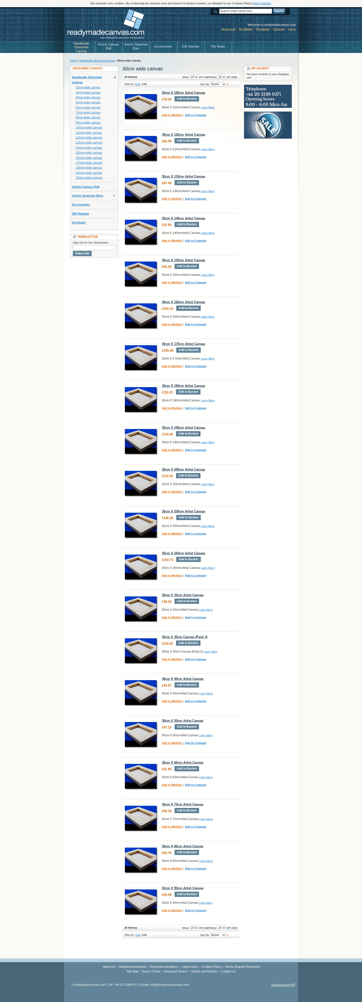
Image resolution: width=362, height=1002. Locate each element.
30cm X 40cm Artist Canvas (182, 679)
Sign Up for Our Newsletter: (91, 242)
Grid (137, 83)
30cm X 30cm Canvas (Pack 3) (184, 637)
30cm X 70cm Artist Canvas (182, 804)
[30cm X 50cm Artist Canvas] (141, 735)
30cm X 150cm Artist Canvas (183, 260)
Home (73, 60)
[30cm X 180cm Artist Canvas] (141, 400)
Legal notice (190, 967)
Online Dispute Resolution (242, 967)
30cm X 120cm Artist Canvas (183, 134)
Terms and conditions (164, 967)
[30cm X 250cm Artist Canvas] (141, 525)
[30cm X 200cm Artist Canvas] (141, 484)
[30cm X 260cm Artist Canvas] (141, 567)
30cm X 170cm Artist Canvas (183, 344)
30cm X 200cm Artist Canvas (183, 469)
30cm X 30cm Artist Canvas (182, 595)
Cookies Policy (212, 967)
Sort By (204, 84)
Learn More (207, 107)
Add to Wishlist (172, 115)
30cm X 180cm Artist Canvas (183, 386)
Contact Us (228, 971)
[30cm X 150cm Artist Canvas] (141, 274)
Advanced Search (176, 971)
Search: (216, 11)
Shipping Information (132, 967)
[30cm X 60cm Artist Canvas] (141, 777)
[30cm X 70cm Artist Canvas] (141, 819)
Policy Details (262, 3)
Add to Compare (195, 115)
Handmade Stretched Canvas (97, 60)
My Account (228, 29)
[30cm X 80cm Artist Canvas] (141, 860)
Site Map (132, 971)
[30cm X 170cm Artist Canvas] (141, 358)
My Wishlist (246, 29)
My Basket (262, 29)
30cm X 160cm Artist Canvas (183, 302)
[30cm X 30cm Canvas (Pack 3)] (141, 651)
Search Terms (151, 971)
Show (213, 77)
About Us (109, 967)
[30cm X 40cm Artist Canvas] (141, 693)
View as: (129, 83)
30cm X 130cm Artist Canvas (183, 176)
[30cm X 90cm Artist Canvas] (141, 902)
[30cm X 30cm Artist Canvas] (141, 609)
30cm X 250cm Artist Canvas (183, 511)
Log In (292, 29)
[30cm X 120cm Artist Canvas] (141, 149)
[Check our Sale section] (268, 113)
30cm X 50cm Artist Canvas (182, 721)
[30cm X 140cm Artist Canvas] (141, 232)
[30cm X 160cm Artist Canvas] (141, 316)
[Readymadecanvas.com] (105, 24)
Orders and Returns (204, 971)
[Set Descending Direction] (228, 84)
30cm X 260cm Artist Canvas (183, 553)
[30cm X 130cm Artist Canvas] (141, 191)
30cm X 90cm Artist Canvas (182, 888)
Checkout (278, 29)
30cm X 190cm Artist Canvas (183, 427)
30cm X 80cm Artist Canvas (182, 846)
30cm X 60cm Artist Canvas (182, 762)
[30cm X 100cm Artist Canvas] (141, 107)
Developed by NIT (283, 985)
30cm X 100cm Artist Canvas (183, 93)
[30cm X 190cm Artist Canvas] (141, 442)
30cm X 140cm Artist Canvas (183, 218)
